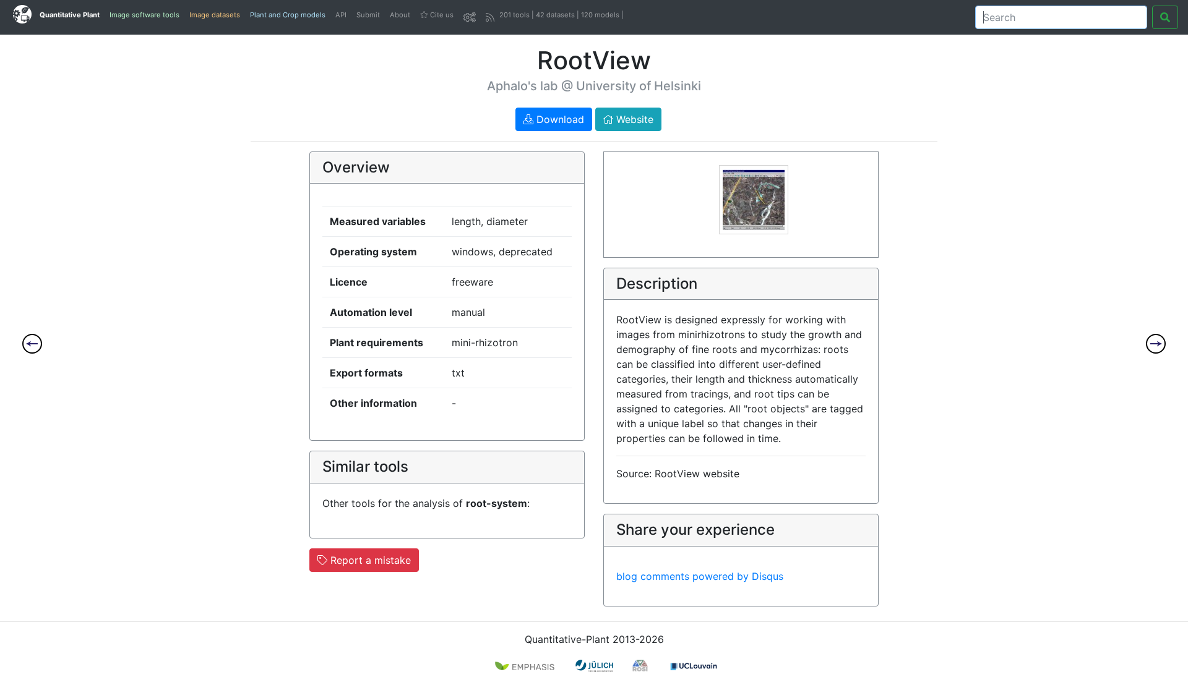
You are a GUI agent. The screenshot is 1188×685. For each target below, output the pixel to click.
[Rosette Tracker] (1156, 344)
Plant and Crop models (287, 15)
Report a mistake (369, 560)
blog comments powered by (699, 576)
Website (633, 119)
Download (558, 119)
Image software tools (144, 15)
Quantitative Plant (70, 15)
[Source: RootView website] (754, 198)
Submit (368, 15)
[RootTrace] (32, 344)
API (340, 15)
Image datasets (214, 15)
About (400, 15)
